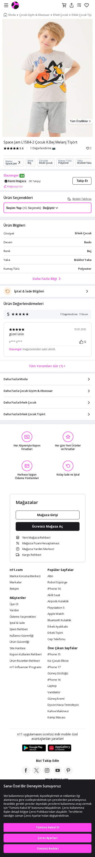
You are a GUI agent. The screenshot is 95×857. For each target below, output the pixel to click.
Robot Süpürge (57, 582)
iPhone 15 (54, 654)
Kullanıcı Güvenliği (22, 636)
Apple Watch (56, 614)
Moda (12, 15)
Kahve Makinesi (58, 711)
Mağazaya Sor (15, 186)
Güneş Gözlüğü (58, 673)
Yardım (14, 610)
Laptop (52, 686)
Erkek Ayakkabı (58, 626)
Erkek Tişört (55, 633)
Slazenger (11, 175)
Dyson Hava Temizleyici (63, 705)
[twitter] (36, 773)
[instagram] (47, 773)
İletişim (14, 589)
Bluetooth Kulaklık (59, 620)
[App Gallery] (59, 748)
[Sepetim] (64, 5)
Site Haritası (18, 648)
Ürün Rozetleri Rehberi (25, 661)
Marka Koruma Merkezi (25, 576)
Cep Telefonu (56, 639)
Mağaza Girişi (47, 515)
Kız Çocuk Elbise (58, 661)
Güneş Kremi (56, 699)
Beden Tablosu (81, 199)
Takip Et (82, 180)
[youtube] (57, 773)
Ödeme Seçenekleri (23, 617)
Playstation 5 (56, 608)
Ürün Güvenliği (19, 642)
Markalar (16, 582)
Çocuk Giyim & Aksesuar (34, 15)
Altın (50, 576)
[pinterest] (68, 773)
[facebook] (25, 773)
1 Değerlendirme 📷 (42, 148)
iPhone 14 (54, 589)
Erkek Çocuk (60, 15)
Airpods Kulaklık (58, 601)
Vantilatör (54, 692)
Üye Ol (14, 604)
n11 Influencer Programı (25, 667)
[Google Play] (34, 748)
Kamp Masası (56, 717)
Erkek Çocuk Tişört (83, 15)
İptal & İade (17, 623)
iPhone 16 (54, 680)
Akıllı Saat (54, 595)
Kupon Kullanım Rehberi (26, 654)
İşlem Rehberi (19, 629)
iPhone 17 (54, 667)
